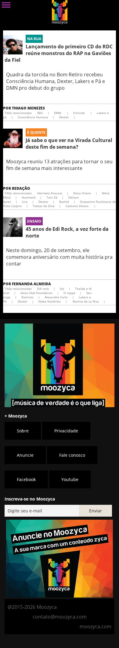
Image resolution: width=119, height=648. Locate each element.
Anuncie (25, 455)
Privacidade (66, 431)
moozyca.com (95, 626)
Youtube (69, 479)
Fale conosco (72, 455)
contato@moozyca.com (60, 616)
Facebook (26, 479)
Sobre (23, 431)
